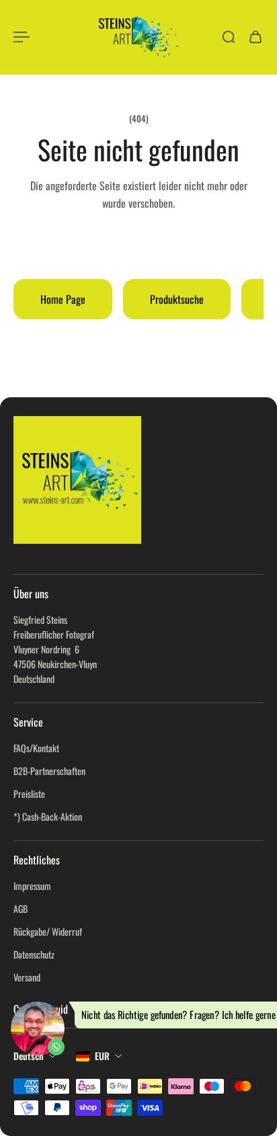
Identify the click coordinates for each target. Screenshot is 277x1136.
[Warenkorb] (255, 37)
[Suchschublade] (228, 37)
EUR (102, 1056)
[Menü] (21, 37)
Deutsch (28, 1056)
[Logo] (138, 37)
